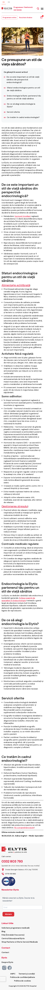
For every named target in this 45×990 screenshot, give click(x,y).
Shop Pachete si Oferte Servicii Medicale (20, 942)
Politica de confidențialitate (22, 977)
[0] (41, 18)
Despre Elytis (7, 962)
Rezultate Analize (25, 17)
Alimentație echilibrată (16, 285)
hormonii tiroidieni (23, 216)
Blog (3, 931)
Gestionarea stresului (15, 506)
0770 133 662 (10, 874)
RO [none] (4, 2)
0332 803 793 (12, 861)
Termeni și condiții (27, 974)
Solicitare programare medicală (15, 928)
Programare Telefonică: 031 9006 (23, 8)
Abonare (8, 914)
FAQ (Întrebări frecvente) (13, 935)
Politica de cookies (22, 981)
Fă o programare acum (24, 827)
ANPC (12, 974)
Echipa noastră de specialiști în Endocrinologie (18, 599)
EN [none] (9, 2)
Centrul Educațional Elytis (13, 938)
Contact (5, 952)
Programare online (9, 17)
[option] (9, 2)
